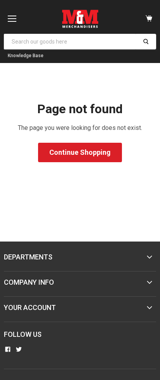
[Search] (146, 41)
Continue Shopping (80, 152)
